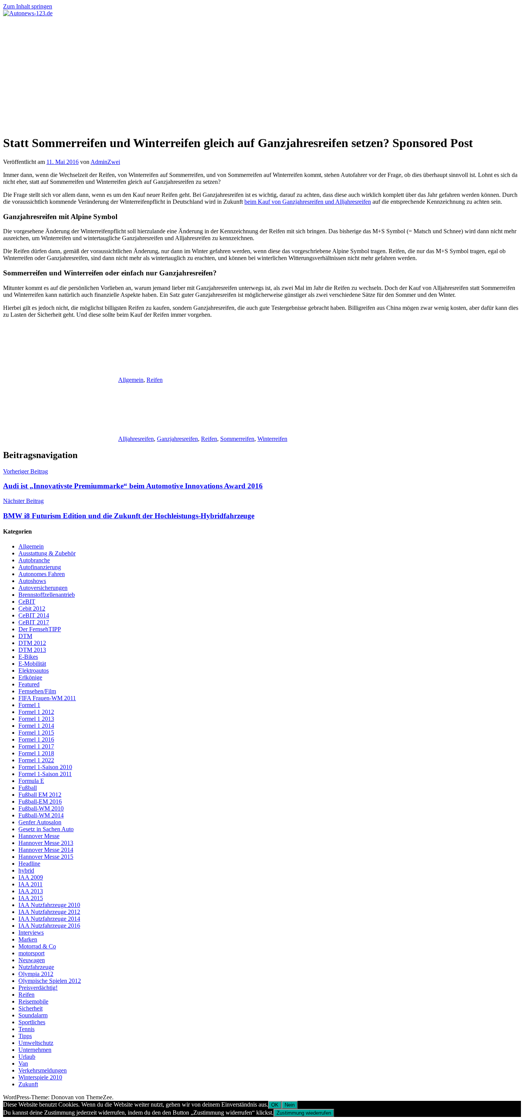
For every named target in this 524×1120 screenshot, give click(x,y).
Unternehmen (34, 1049)
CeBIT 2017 (33, 622)
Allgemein (130, 380)
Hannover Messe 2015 (45, 856)
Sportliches (31, 1022)
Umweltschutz (35, 1043)
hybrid (26, 870)
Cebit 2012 (31, 608)
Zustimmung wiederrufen (304, 1113)
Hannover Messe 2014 (45, 850)
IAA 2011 (30, 884)
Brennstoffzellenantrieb (46, 594)
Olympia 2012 (35, 974)
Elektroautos (33, 670)
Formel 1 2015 (36, 732)
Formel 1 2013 (36, 719)
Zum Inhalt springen (27, 6)
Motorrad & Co (37, 946)
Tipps (25, 1036)
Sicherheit (30, 1008)
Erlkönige (30, 677)
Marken (27, 939)
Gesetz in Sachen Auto (46, 829)
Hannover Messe (38, 836)
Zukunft (28, 1084)
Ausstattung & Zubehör (47, 553)
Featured (29, 684)
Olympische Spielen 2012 (49, 981)
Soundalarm (33, 1015)
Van (23, 1063)
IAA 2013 (30, 891)
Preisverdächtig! (38, 987)
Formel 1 (29, 705)
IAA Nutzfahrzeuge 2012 (49, 912)
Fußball (27, 787)
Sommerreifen (237, 439)
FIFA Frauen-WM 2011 (47, 698)
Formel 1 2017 (36, 746)
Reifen (155, 380)
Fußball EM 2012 (39, 794)
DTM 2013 (32, 650)
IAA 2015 (30, 898)
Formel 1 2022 (36, 760)
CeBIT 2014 (33, 615)
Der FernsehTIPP (39, 629)
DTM (25, 636)
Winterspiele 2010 (40, 1077)
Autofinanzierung (39, 567)
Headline (29, 863)
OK (274, 1105)
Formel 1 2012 (36, 712)
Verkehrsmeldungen (42, 1070)
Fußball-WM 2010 (41, 808)
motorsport (31, 953)
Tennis (26, 1029)
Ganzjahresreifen (177, 439)
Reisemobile (33, 1001)
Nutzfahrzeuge (36, 967)
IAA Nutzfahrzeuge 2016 (49, 925)
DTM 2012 (32, 643)
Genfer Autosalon (39, 822)
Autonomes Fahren (41, 574)
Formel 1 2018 (36, 753)
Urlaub (26, 1056)
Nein (290, 1105)
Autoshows (32, 581)
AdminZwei (105, 162)
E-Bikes (28, 656)
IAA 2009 (30, 877)
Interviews (31, 932)
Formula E (31, 781)
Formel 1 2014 (36, 725)
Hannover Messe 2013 (45, 843)
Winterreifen (272, 439)
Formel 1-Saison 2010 (45, 767)
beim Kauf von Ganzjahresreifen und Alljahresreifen (307, 201)
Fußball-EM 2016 (40, 801)
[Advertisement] (262, 74)
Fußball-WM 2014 (41, 815)
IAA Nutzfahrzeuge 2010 (49, 905)
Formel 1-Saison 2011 (45, 774)
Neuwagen (31, 960)
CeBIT (26, 601)
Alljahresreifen (136, 439)
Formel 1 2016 (36, 739)
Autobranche (34, 560)
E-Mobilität (32, 663)
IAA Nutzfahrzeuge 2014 (49, 918)
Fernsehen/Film (37, 691)
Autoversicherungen (43, 588)
